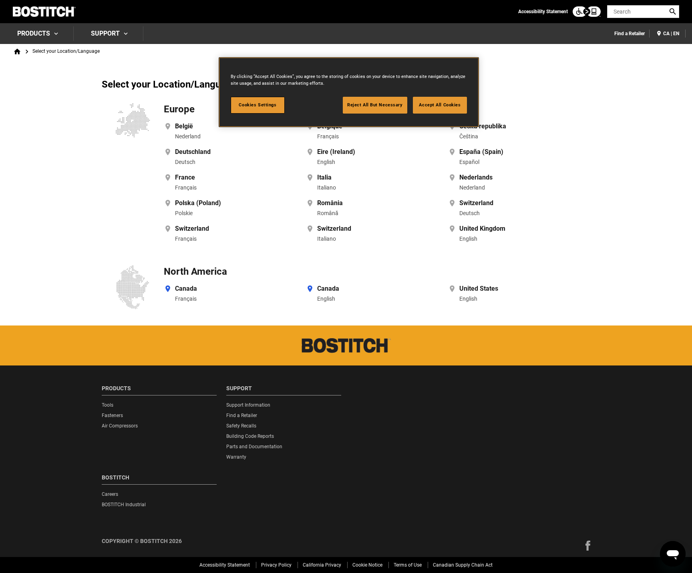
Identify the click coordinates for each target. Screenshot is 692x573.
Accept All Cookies (440, 105)
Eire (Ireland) (336, 152)
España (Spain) (481, 152)
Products (33, 33)
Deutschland (193, 152)
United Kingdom (482, 228)
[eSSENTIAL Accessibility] (587, 12)
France (185, 177)
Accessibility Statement (543, 11)
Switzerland (476, 203)
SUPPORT (105, 33)
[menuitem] (37, 33)
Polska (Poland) (198, 203)
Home (17, 52)
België (184, 126)
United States (478, 288)
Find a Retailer (629, 33)
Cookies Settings (257, 105)
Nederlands (476, 177)
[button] (587, 546)
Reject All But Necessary (375, 105)
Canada (186, 288)
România (330, 203)
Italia (324, 177)
